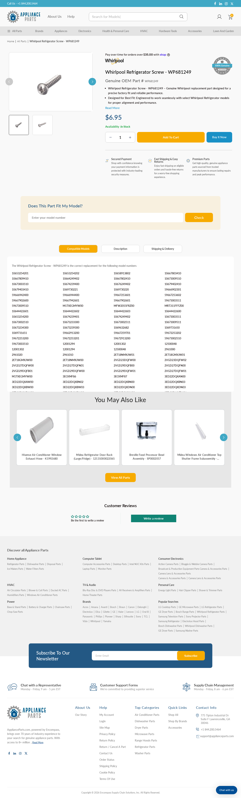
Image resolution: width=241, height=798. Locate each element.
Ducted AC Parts (59, 590)
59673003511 (173, 300)
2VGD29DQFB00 (124, 365)
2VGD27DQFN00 (175, 365)
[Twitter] (232, 4)
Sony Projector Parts (196, 616)
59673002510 (173, 338)
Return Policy (107, 740)
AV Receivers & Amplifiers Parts (134, 590)
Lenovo (130, 611)
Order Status (106, 759)
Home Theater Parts (92, 595)
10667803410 (173, 273)
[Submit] (181, 17)
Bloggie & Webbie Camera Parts (197, 564)
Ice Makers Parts (15, 568)
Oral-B (145, 611)
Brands (39, 31)
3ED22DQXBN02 (73, 381)
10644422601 (20, 311)
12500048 (171, 343)
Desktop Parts (120, 564)
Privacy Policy (107, 734)
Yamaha (107, 621)
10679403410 (20, 289)
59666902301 (173, 289)
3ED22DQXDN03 (175, 387)
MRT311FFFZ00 (174, 305)
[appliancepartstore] (23, 17)
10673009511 (173, 322)
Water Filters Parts (35, 568)
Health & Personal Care (115, 31)
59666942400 (20, 295)
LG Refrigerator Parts (211, 607)
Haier (121, 611)
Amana (94, 607)
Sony (138, 616)
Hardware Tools (168, 31)
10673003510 (20, 284)
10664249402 (71, 278)
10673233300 (71, 322)
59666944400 (71, 295)
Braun (122, 607)
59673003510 (20, 343)
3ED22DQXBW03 (73, 387)
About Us (55, 16)
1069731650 (172, 327)
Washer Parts (142, 753)
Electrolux (88, 611)
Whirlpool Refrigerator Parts (211, 611)
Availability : (113, 126)
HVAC (144, 31)
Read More (37, 742)
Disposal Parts (54, 564)
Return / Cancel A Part (112, 746)
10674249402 (122, 316)
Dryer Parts (141, 727)
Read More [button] (112, 108)
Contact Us (105, 753)
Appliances (61, 31)
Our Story (81, 714)
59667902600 (20, 300)
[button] (226, 790)
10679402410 (173, 284)
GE (113, 611)
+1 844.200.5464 (211, 729)
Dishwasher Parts (35, 564)
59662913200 (71, 332)
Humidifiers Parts (15, 595)
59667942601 (71, 300)
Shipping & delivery (163, 249)
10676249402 (122, 284)
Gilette (106, 611)
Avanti (104, 607)
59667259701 (122, 332)
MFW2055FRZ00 (124, 305)
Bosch (113, 607)
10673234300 (20, 327)
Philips (99, 616)
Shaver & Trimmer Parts (210, 590)
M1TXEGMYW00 (73, 305)
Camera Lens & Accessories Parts (204, 578)
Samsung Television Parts (170, 616)
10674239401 (71, 316)
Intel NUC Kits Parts (139, 564)
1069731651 (19, 332)
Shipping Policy (108, 766)
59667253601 (122, 295)
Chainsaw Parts (62, 607)
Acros (85, 607)
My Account (106, 714)
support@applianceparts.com (217, 736)
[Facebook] (215, 4)
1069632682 (121, 327)
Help (71, 16)
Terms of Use (107, 778)
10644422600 (173, 311)
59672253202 (173, 332)
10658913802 (122, 273)
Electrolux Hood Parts (193, 621)
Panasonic (88, 616)
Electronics (85, 31)
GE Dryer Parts (165, 611)
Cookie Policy (107, 772)
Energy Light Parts (167, 590)
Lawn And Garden (223, 31)
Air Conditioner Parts (147, 714)
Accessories (195, 31)
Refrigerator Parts (15, 564)
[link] (233, 770)
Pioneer (109, 616)
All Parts (22, 41)
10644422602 (71, 311)
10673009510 (173, 278)
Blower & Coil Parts (38, 590)
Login (102, 721)
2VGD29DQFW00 (74, 371)
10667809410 (20, 278)
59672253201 (71, 338)
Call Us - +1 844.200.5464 (22, 3)
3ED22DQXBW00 (22, 387)
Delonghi (141, 607)
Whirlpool (95, 621)
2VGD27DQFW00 (23, 365)
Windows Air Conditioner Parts (42, 595)
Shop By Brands (177, 721)
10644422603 (122, 311)
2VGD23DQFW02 (175, 360)
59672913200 (122, 338)
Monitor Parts (104, 568)
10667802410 (122, 278)
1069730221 (70, 289)
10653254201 (20, 273)
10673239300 (71, 327)
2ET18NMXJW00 (73, 360)
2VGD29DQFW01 (125, 371)
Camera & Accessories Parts (172, 578)
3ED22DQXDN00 (124, 387)
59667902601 (122, 300)
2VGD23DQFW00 (125, 360)
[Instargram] (226, 4)
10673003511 (173, 316)
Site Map (104, 727)
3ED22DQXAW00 (22, 381)
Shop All (173, 714)
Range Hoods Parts (146, 740)
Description (120, 249)
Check (199, 217)
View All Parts (120, 477)
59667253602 (173, 295)
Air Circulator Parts (16, 590)
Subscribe (191, 655)
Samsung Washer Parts (187, 630)
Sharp (118, 616)
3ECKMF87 (120, 376)
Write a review (154, 518)
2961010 (68, 354)
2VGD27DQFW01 (175, 371)
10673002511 (122, 322)
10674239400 (71, 284)
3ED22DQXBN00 (124, 381)
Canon (131, 607)
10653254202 (71, 273)
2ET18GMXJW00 (22, 360)
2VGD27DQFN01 (73, 365)
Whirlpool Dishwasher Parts (198, 626)
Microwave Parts (144, 734)
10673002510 (20, 322)
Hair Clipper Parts (187, 590)
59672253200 (20, 338)
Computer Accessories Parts (96, 564)
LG (138, 611)
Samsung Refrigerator (169, 621)
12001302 (120, 343)
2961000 (170, 349)
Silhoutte (128, 616)
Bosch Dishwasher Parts (170, 626)
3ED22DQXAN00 (175, 376)
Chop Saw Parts (15, 611)
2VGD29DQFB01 (22, 371)
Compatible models (78, 249)
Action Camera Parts (168, 564)
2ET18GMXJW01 (175, 354)
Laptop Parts (89, 568)
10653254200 (20, 316)
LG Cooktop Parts (167, 607)
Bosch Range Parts (185, 611)
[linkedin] (221, 4)
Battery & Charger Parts (40, 607)
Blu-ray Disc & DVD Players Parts (99, 590)
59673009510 (20, 305)
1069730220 (121, 289)
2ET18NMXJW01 (124, 354)
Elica (97, 611)
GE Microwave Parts (189, 607)
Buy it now (219, 137)
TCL (146, 616)
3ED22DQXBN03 (175, 381)
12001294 (69, 343)
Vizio (85, 621)
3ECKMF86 (69, 376)
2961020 (17, 354)
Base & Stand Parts (16, 607)
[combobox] (138, 17)
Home (10, 41)
